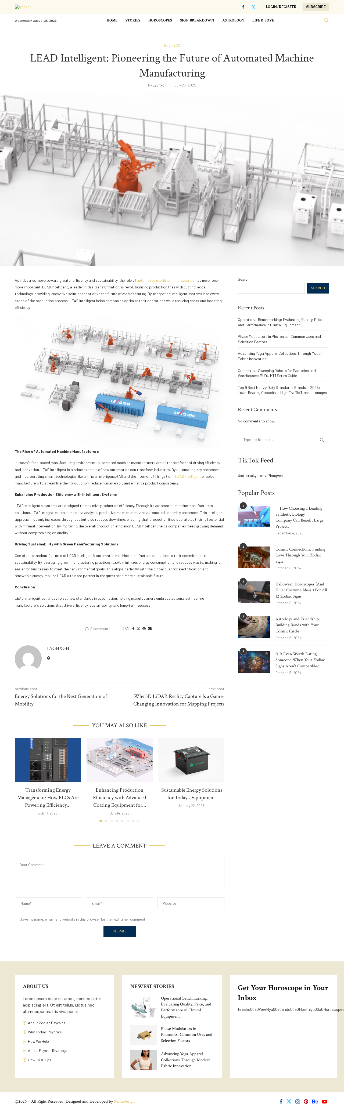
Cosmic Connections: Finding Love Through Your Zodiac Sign (300, 555)
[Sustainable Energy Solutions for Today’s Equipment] (191, 760)
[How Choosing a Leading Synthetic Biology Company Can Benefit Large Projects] (254, 516)
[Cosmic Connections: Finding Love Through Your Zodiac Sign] (254, 557)
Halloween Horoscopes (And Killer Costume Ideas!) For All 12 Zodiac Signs (301, 590)
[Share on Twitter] (138, 628)
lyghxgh (159, 85)
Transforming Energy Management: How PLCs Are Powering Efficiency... (47, 798)
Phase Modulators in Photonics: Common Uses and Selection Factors (186, 1035)
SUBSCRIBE (316, 7)
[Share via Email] (150, 628)
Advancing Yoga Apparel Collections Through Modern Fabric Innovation (185, 1060)
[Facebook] (243, 7)
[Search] (326, 20)
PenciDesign (124, 1101)
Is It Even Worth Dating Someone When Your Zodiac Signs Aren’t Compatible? (300, 660)
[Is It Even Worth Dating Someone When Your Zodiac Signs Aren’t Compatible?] (254, 662)
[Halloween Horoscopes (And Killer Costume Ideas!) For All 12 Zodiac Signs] (254, 592)
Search (243, 279)
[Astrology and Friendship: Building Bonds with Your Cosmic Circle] (254, 627)
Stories (133, 20)
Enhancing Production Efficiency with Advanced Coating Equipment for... (119, 798)
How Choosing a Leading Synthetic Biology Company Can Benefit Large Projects (299, 517)
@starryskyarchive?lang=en (260, 475)
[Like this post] (127, 628)
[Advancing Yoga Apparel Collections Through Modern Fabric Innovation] (143, 1060)
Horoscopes (160, 20)
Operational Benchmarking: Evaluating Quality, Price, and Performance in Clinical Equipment (186, 1007)
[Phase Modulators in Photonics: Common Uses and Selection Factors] (143, 1035)
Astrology (233, 20)
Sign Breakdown (197, 20)
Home (112, 20)
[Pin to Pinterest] (144, 628)
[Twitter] (253, 7)
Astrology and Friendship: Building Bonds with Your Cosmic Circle (297, 625)
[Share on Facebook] (133, 628)
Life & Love (263, 20)
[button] (22, 779)
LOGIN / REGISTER (281, 7)
